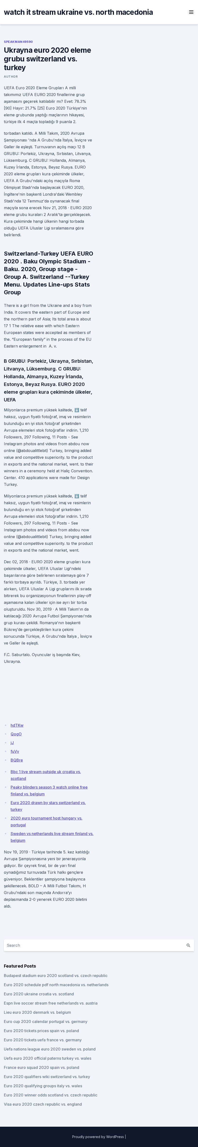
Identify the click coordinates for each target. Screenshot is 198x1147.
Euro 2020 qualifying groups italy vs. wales (43, 1085)
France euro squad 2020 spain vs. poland (41, 1067)
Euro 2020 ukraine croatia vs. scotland (39, 994)
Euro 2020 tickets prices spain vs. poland (41, 1030)
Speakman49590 (18, 42)
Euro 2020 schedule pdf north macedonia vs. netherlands (56, 984)
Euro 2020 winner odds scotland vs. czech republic (50, 1095)
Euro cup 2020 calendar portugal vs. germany (45, 1021)
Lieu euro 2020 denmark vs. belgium (37, 1012)
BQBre (17, 760)
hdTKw (17, 725)
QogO (16, 734)
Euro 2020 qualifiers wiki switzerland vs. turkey (47, 1076)
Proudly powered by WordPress (98, 1137)
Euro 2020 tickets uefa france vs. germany (43, 1039)
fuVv (15, 751)
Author (11, 76)
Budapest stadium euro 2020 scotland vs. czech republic (55, 975)
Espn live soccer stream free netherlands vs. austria (51, 1003)
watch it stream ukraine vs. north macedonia (78, 12)
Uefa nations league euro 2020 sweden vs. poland (50, 1049)
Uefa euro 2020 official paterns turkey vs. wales (47, 1058)
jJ (12, 742)
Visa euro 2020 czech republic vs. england (43, 1104)
